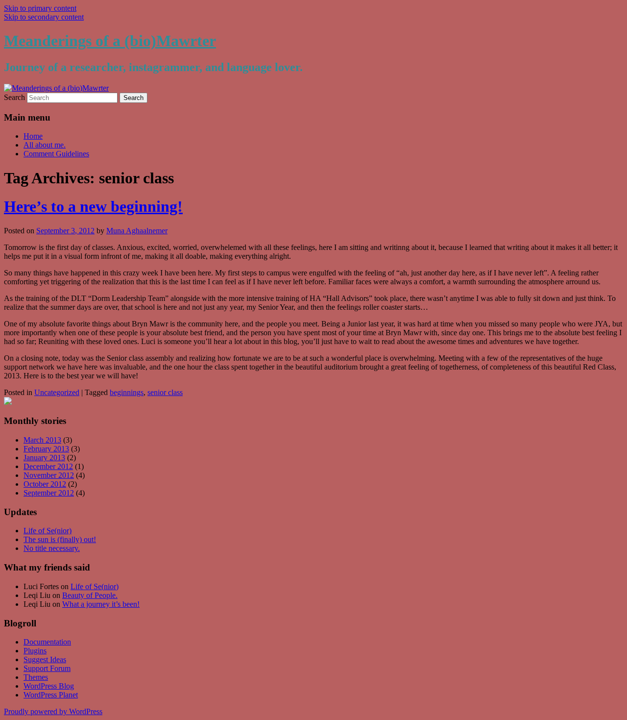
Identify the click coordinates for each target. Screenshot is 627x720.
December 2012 (48, 466)
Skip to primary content (40, 8)
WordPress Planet (51, 695)
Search (14, 97)
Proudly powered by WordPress (53, 711)
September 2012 (49, 493)
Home (33, 136)
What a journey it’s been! (101, 604)
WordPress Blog (49, 686)
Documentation (47, 642)
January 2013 (44, 457)
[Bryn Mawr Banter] (8, 402)
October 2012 (45, 484)
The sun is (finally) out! (60, 539)
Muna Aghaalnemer (137, 230)
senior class (165, 392)
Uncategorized (56, 392)
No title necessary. (52, 548)
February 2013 (46, 449)
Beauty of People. (90, 595)
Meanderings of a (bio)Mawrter (110, 41)
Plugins (35, 650)
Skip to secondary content (44, 17)
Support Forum (47, 668)
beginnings (127, 392)
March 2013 (42, 440)
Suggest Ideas (45, 659)
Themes (36, 677)
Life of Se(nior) (48, 530)
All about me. (45, 145)
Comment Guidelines (56, 153)
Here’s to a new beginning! (93, 206)
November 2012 (49, 475)
